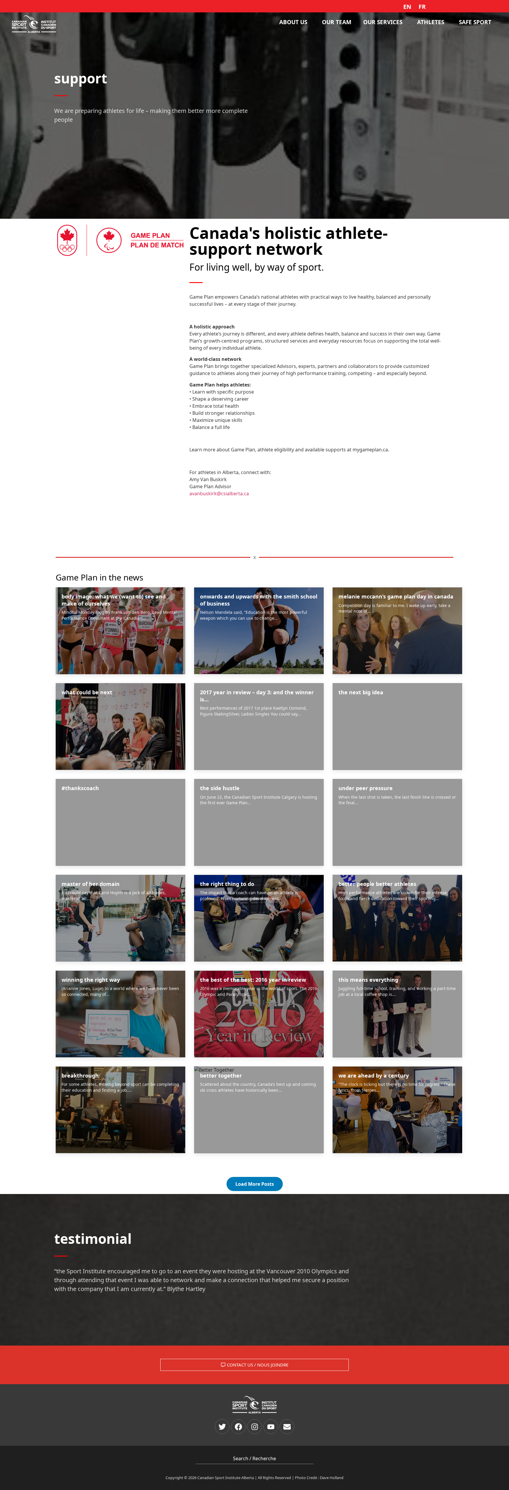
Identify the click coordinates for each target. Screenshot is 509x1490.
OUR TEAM (336, 22)
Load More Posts (254, 1184)
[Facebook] (238, 1426)
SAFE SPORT (475, 22)
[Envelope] (287, 1426)
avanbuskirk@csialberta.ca (219, 493)
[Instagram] (254, 1426)
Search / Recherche (254, 1458)
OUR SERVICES (382, 22)
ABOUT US (293, 22)
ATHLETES (430, 22)
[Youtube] (270, 1426)
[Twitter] (222, 1426)
